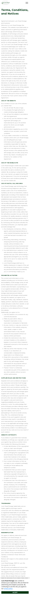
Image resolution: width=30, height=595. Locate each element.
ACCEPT (15, 592)
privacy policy (8, 589)
